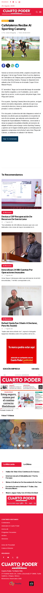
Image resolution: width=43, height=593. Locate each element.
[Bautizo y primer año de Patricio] (21, 436)
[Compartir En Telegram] (17, 67)
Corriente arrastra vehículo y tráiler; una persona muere (21, 487)
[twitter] (16, 2)
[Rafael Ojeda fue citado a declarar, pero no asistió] (22, 300)
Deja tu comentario (10, 139)
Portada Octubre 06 (6, 410)
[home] (17, 12)
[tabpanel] (21, 393)
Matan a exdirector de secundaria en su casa (23, 482)
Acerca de (5, 529)
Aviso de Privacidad (8, 545)
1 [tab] (15, 408)
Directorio (5, 539)
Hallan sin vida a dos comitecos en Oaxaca (22, 472)
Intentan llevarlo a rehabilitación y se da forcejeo (22, 477)
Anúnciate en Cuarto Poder (10, 526)
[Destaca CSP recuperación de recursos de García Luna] (22, 194)
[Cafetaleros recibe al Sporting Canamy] (22, 49)
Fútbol (11, 21)
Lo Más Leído (9, 464)
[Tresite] (15, 583)
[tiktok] (19, 2)
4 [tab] (28, 408)
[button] (21, 402)
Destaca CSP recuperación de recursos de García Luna (17, 217)
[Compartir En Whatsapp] (12, 67)
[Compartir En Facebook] (4, 67)
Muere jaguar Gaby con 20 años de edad (22, 493)
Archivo (4, 535)
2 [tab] (19, 408)
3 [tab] (23, 408)
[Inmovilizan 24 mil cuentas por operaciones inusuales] (22, 247)
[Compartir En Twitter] (8, 67)
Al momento (7, 212)
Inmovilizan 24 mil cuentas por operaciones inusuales (17, 271)
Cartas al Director (7, 548)
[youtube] (13, 2)
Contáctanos (6, 522)
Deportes (5, 21)
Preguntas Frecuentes (9, 532)
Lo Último (27, 464)
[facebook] (10, 2)
